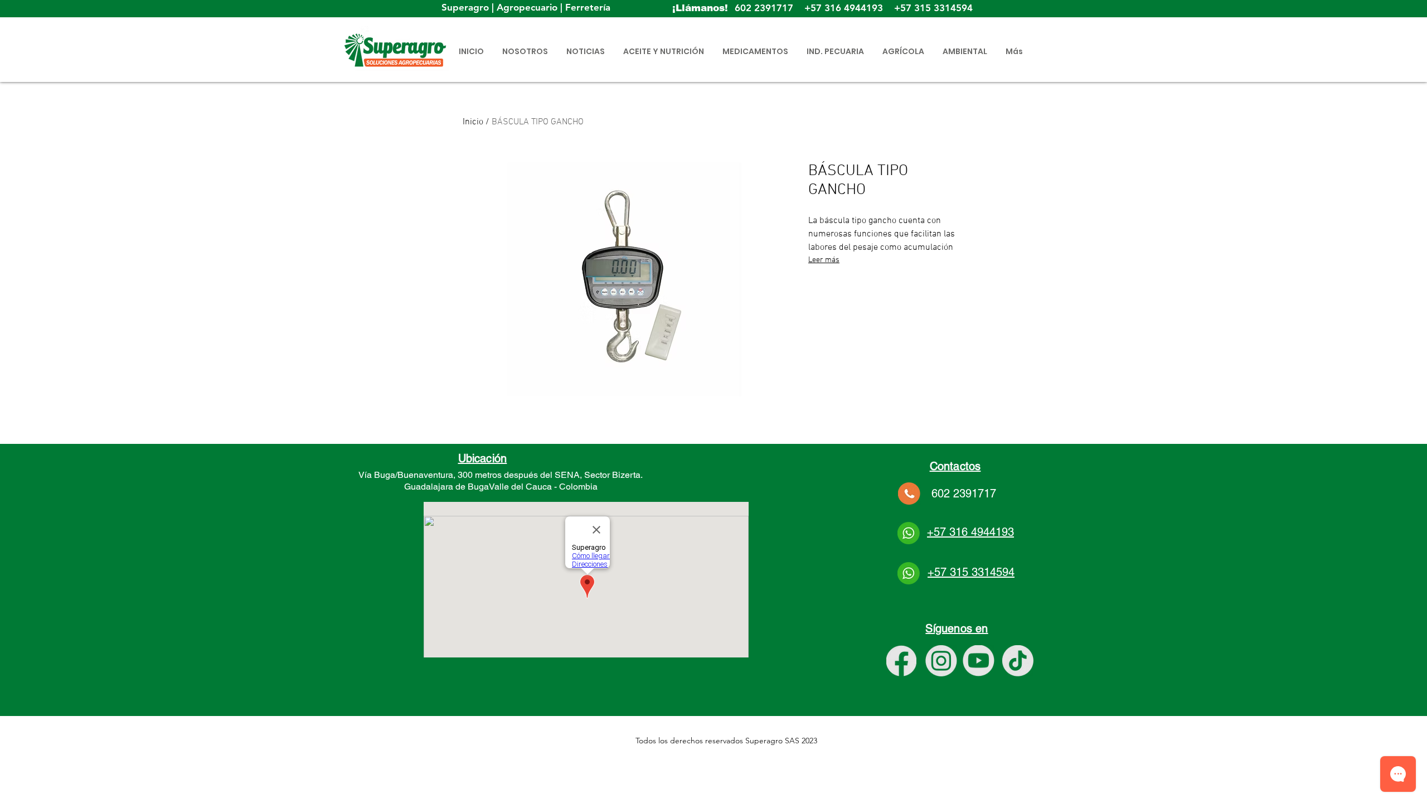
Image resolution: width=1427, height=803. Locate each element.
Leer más (823, 260)
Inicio (473, 122)
